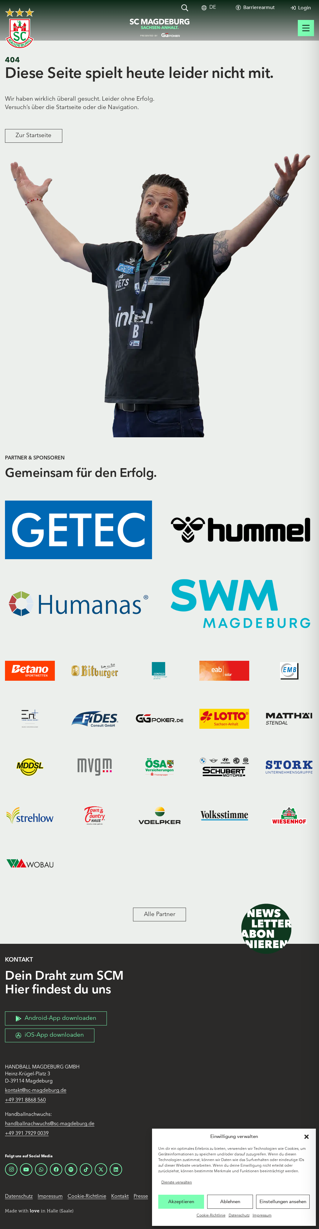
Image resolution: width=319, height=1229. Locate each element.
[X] (101, 1169)
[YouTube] (26, 1169)
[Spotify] (71, 1169)
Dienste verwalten (176, 1182)
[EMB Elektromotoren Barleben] (289, 670)
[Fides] (95, 719)
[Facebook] (56, 1169)
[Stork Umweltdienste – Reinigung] (289, 767)
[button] (306, 1137)
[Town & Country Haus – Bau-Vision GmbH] (95, 815)
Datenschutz (239, 1215)
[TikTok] (86, 1169)
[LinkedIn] (116, 1169)
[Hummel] (240, 530)
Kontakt (120, 1196)
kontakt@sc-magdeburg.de (35, 1090)
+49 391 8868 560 (25, 1100)
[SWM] (240, 603)
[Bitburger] (95, 670)
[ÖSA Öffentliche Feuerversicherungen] (159, 767)
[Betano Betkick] (30, 670)
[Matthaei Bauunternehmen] (289, 719)
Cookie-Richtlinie (211, 1215)
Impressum (262, 1215)
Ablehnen (230, 1201)
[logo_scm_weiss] (19, 28)
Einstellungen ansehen (282, 1201)
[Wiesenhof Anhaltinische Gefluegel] (289, 815)
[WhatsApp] (41, 1169)
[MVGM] (95, 767)
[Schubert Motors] (224, 767)
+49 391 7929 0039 (27, 1133)
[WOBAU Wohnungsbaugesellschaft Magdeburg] (30, 863)
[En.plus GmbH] (30, 719)
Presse (141, 1196)
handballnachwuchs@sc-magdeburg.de (49, 1123)
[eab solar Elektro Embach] (224, 670)
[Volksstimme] (224, 815)
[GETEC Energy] (78, 530)
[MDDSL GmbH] (30, 767)
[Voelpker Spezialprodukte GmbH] (159, 815)
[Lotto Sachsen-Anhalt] (224, 719)
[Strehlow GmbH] (30, 815)
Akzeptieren (181, 1201)
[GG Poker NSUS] (159, 719)
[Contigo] (159, 670)
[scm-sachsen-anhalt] (159, 28)
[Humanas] (78, 603)
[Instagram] (11, 1169)
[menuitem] (212, 8)
